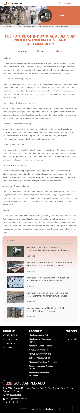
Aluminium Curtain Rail (38, 335)
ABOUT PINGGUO (10, 335)
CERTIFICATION (9, 339)
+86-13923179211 (13, 395)
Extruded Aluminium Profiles (40, 358)
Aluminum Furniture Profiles (40, 346)
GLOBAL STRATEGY (11, 343)
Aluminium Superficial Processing (43, 362)
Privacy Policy (72, 339)
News (6, 26)
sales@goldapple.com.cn (16, 399)
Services (69, 335)
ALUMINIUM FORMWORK (40, 354)
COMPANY (12, 240)
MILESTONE (7, 347)
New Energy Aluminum (38, 350)
